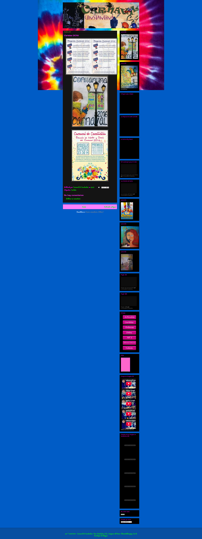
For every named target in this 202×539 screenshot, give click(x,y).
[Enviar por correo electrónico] (102, 187)
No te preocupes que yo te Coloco (129, 174)
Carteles (73, 190)
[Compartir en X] (105, 187)
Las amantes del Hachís (127, 194)
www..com (126, 358)
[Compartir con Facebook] (106, 187)
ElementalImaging (126, 533)
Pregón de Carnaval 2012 (127, 287)
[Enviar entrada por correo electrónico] (99, 187)
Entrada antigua (110, 206)
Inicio (84, 206)
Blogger (105, 535)
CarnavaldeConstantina (129, 176)
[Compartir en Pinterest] (108, 187)
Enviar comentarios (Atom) (94, 212)
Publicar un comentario (73, 198)
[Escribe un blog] (103, 187)
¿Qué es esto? (125, 371)
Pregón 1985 (124, 307)
